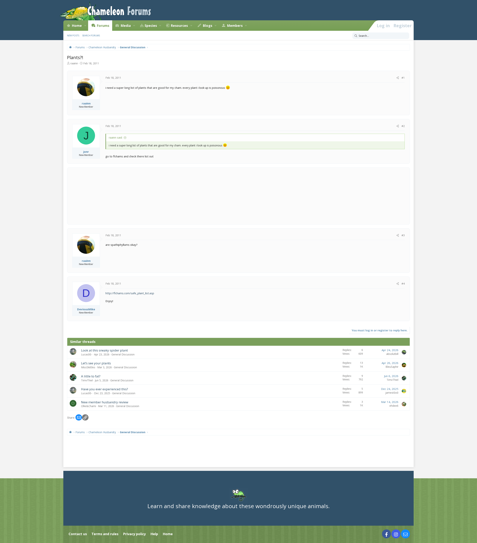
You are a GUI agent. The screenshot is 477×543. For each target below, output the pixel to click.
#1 (403, 77)
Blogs (207, 25)
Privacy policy (134, 534)
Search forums (91, 35)
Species (151, 25)
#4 (403, 283)
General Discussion (123, 354)
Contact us (78, 534)
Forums (103, 25)
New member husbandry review (104, 402)
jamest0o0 (391, 392)
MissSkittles (88, 367)
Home (77, 25)
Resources (179, 25)
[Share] (397, 77)
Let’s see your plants (96, 363)
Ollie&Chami (88, 406)
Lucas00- (86, 354)
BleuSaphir (392, 366)
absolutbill (392, 354)
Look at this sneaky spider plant (104, 350)
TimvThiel (87, 380)
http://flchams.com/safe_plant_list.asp (129, 293)
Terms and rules (104, 534)
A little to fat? (90, 376)
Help (154, 534)
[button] (85, 25)
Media (126, 25)
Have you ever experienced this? (104, 389)
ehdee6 (393, 405)
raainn (74, 63)
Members (235, 25)
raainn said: (115, 137)
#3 (403, 235)
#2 (403, 126)
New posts (73, 35)
